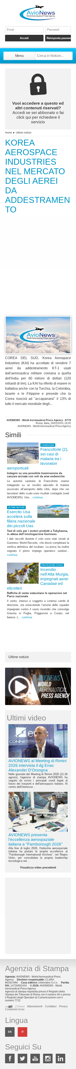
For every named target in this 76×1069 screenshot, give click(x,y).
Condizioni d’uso (14, 1009)
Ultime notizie (23, 132)
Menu (19, 56)
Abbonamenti (34, 1006)
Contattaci (51, 1006)
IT (23, 1031)
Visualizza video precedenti (38, 867)
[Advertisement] (38, 273)
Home (8, 132)
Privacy (63, 1006)
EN (10, 1031)
